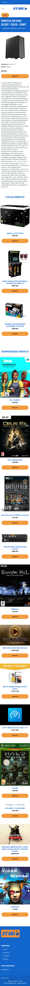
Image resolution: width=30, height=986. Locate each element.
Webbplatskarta (21, 983)
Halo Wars (15, 788)
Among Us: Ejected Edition (15, 233)
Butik (5, 15)
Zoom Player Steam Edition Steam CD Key (15, 648)
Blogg (6, 959)
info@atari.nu (5, 2)
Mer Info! (15, 76)
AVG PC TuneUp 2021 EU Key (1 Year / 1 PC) (15, 728)
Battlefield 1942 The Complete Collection (15, 515)
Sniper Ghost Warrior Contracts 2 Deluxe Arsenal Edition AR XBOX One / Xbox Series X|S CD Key (15, 849)
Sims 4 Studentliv (15, 400)
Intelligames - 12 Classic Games (15, 808)
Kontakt (15, 981)
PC (14, 64)
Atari (5, 949)
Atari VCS (6, 952)
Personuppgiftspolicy (10, 983)
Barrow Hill (15, 609)
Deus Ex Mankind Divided (15, 460)
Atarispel (6, 956)
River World (15, 907)
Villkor (20, 981)
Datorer (11, 64)
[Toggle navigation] (3, 8)
